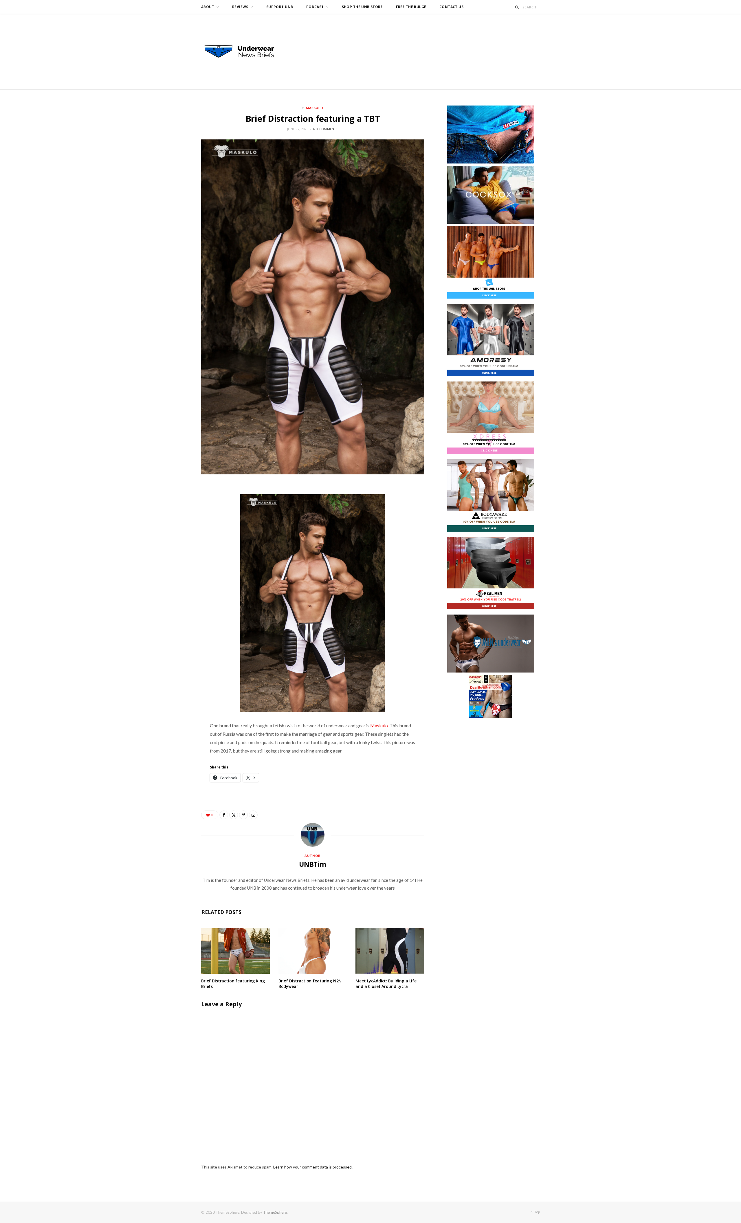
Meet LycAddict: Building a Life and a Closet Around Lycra (386, 983)
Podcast (315, 6)
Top (537, 1212)
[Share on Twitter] (233, 815)
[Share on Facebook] (223, 815)
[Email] (253, 815)
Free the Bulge (411, 6)
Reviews (240, 6)
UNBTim (312, 864)
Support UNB (279, 6)
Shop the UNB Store (362, 6)
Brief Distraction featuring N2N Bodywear (310, 983)
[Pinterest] (243, 815)
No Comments (325, 129)
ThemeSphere (275, 1212)
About (207, 6)
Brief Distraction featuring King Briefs (233, 983)
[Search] (517, 7)
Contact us (451, 6)
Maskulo (315, 108)
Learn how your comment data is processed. (313, 1166)
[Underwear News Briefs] (244, 51)
